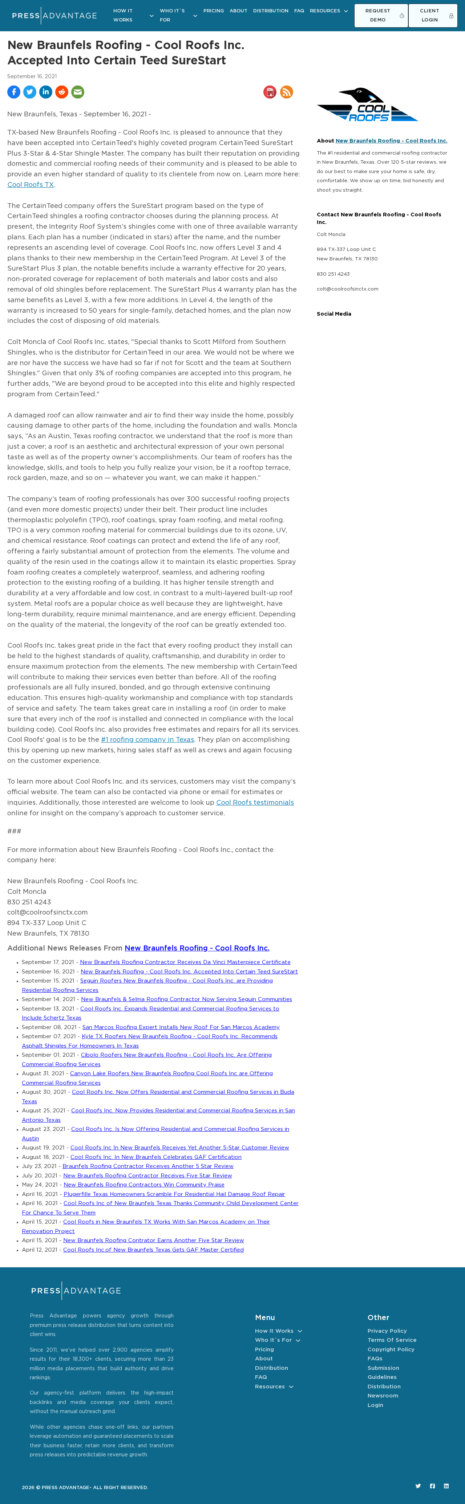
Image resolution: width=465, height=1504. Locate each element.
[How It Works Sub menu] (151, 15)
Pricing (213, 11)
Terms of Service (392, 1340)
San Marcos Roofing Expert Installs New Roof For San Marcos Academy (181, 1027)
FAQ (299, 11)
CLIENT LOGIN (429, 16)
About (238, 11)
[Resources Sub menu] (346, 11)
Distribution (270, 11)
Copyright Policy (391, 1349)
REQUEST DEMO (378, 16)
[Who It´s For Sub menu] (195, 15)
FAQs (375, 1358)
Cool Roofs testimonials (255, 803)
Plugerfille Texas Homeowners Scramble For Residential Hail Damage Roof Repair (174, 1194)
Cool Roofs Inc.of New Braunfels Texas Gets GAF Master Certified (153, 1250)
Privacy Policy (387, 1331)
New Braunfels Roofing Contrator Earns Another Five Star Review (153, 1240)
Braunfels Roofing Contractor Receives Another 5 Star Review (148, 1166)
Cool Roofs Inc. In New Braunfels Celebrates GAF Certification (156, 1157)
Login (375, 1405)
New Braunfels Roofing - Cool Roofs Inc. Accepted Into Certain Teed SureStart (189, 971)
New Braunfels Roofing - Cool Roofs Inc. (197, 948)
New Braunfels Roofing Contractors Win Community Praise (144, 1185)
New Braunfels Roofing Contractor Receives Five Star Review (147, 1175)
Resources (325, 11)
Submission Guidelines (383, 1373)
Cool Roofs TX (30, 185)
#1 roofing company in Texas (147, 740)
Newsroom (383, 1395)
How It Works (123, 16)
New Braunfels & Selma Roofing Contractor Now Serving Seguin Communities (186, 999)
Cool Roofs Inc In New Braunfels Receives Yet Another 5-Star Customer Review (179, 1147)
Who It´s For (172, 16)
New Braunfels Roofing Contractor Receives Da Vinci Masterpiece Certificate (185, 962)
